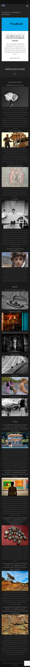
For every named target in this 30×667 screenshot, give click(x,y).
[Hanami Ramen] (15, 330)
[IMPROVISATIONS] (3, 6)
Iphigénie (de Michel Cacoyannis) (15, 250)
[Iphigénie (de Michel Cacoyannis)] (15, 267)
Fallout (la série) (15, 131)
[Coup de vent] (15, 415)
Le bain (15, 199)
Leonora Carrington (15, 166)
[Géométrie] (15, 373)
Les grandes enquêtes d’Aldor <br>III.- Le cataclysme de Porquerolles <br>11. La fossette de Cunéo (15, 428)
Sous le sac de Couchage (15, 290)
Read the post (15, 58)
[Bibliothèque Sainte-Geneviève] (15, 352)
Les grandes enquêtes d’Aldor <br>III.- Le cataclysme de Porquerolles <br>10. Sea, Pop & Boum (15, 473)
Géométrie (15, 354)
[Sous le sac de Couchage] (15, 309)
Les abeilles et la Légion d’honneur (15, 37)
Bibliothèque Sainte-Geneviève (15, 332)
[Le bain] (15, 228)
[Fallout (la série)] (15, 147)
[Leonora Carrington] (15, 186)
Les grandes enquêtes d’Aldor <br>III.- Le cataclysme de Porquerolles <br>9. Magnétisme (15, 521)
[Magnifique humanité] (15, 106)
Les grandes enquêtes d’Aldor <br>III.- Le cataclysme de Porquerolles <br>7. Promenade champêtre (15, 610)
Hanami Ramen (15, 311)
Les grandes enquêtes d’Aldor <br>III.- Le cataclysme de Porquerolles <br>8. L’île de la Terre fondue (15, 566)
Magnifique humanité (15, 85)
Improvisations (15, 69)
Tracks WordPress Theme (11, 663)
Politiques (21, 34)
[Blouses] (15, 394)
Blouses (15, 376)
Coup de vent (15, 397)
